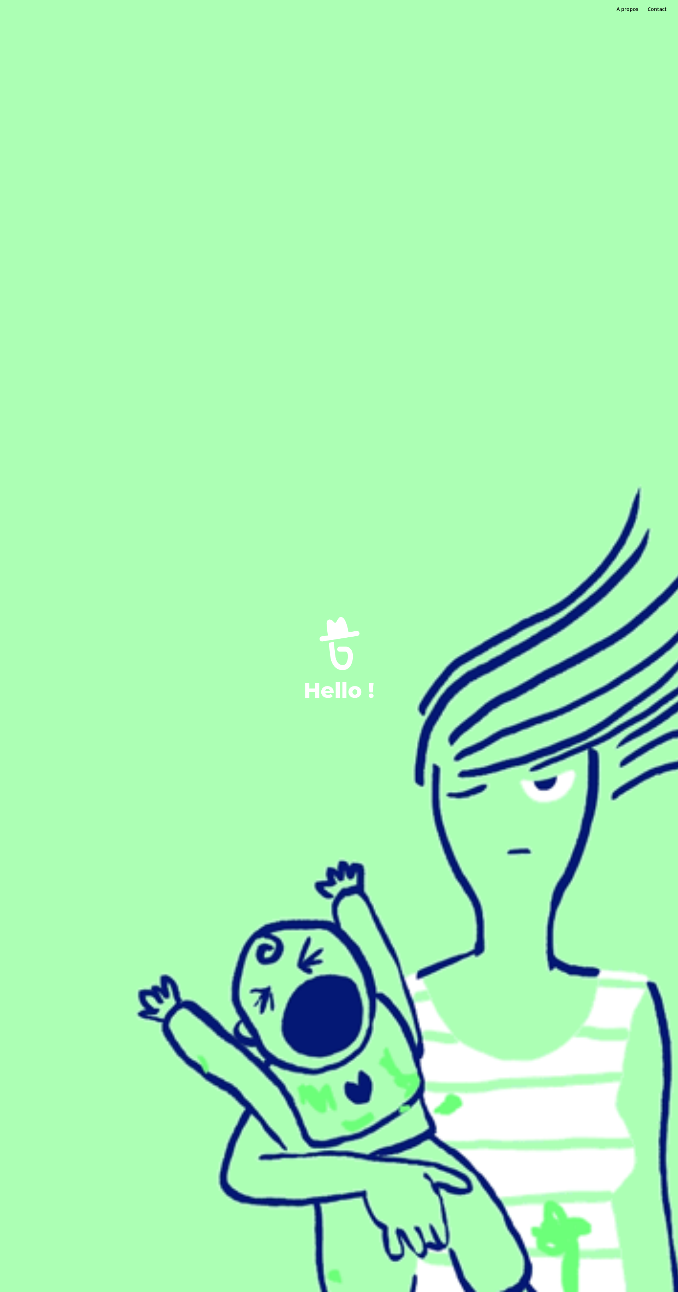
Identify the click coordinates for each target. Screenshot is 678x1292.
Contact (657, 9)
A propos (627, 9)
